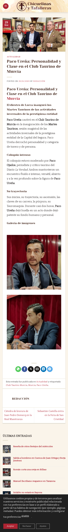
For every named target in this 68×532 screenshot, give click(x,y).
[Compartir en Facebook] (24, 369)
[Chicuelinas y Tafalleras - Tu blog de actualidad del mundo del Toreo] (34, 6)
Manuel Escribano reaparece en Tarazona (34, 481)
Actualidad (13, 57)
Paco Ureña (42, 385)
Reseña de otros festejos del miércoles (33, 446)
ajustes (25, 515)
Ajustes (43, 526)
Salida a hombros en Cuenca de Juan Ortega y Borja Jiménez (39, 459)
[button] (6, 6)
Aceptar (10, 526)
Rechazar (26, 526)
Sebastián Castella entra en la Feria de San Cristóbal (50, 415)
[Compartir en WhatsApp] (18, 369)
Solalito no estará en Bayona (27, 492)
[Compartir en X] (31, 369)
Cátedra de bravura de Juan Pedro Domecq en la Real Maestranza (18, 415)
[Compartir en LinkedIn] (43, 369)
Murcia (13, 98)
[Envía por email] (37, 369)
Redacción (39, 81)
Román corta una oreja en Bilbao (30, 469)
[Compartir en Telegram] (50, 369)
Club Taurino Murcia (16, 385)
